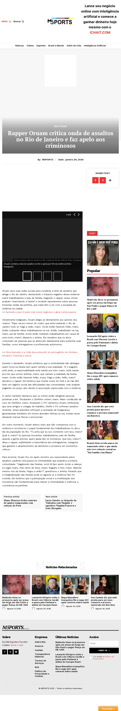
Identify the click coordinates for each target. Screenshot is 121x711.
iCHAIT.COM (100, 32)
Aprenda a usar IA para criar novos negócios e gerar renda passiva (41, 312)
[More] (110, 180)
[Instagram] (10, 651)
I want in (102, 650)
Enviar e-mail (17, 645)
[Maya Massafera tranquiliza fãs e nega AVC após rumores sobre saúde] (103, 359)
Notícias (60, 126)
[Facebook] (95, 180)
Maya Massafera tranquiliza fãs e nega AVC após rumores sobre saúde (102, 375)
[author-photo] (4, 608)
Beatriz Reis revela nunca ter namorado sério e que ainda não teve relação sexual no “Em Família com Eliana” (102, 448)
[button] (19, 21)
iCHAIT (92, 233)
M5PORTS (47, 159)
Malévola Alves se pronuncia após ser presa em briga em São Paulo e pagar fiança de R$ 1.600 (102, 304)
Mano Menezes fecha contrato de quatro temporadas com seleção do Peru (20, 503)
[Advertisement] (60, 71)
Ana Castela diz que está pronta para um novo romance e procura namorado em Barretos (103, 411)
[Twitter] (103, 180)
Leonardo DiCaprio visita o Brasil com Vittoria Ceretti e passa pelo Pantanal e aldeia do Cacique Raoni (102, 341)
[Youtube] (16, 651)
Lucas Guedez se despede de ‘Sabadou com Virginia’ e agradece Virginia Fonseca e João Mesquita (61, 504)
